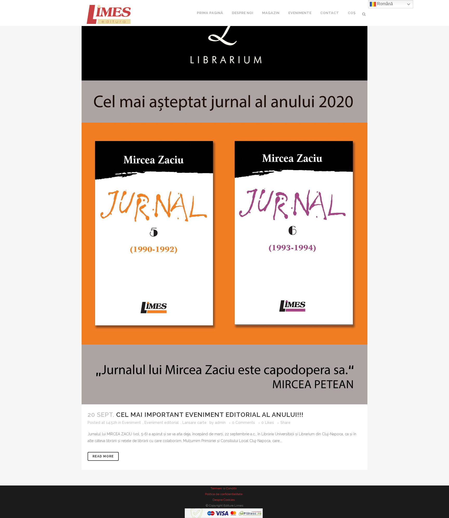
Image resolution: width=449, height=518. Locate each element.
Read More (103, 456)
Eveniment (131, 422)
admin (220, 422)
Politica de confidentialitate (223, 494)
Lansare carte (194, 422)
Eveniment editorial (161, 422)
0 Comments (243, 422)
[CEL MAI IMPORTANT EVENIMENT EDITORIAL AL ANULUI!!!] (225, 202)
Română (384, 4)
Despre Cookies (224, 500)
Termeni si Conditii (223, 488)
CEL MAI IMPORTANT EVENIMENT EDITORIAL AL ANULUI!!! (209, 414)
